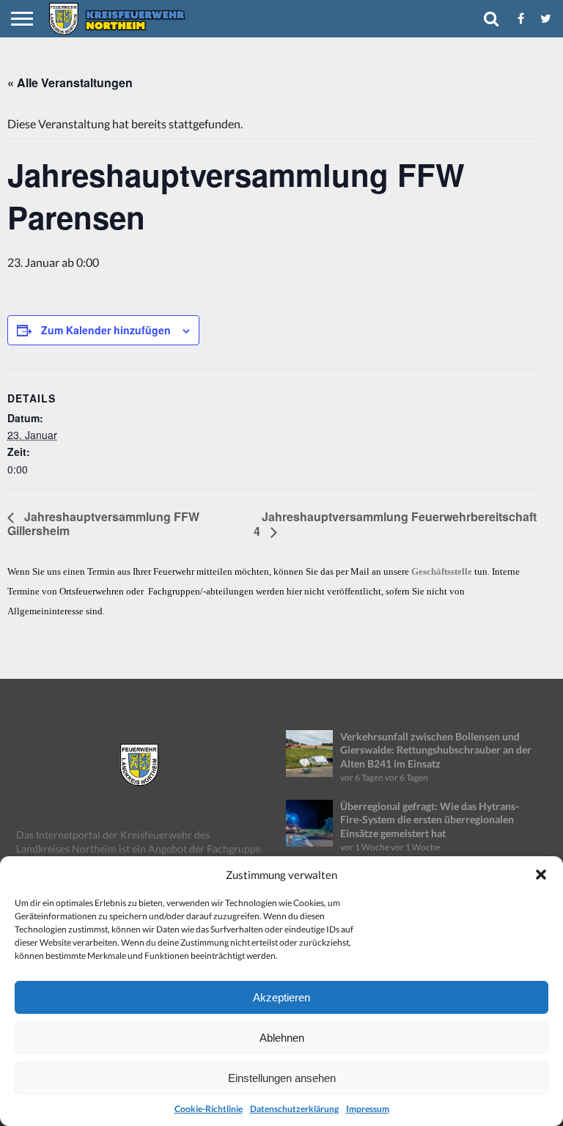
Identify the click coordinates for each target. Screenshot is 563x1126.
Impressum (367, 1108)
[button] (541, 874)
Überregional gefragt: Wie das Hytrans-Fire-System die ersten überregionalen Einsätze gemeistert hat (429, 819)
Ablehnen (282, 1037)
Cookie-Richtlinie (208, 1108)
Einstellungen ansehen (282, 1078)
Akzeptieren (281, 997)
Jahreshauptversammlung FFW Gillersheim (103, 523)
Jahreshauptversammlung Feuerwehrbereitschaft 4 (395, 524)
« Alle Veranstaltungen (70, 82)
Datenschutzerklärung (294, 1108)
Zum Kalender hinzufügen (106, 330)
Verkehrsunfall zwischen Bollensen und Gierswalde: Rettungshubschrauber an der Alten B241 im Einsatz (435, 750)
